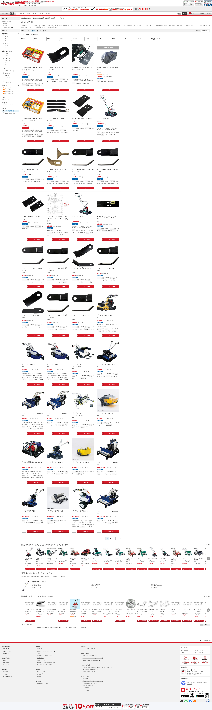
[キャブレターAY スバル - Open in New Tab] (187, 604)
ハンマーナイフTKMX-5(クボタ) (82, 316)
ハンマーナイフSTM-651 (106, 268)
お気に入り (208, 13)
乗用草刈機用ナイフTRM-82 (82, 118)
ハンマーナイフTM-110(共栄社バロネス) (83, 171)
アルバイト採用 (41, 671)
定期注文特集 (6, 662)
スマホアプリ (6, 674)
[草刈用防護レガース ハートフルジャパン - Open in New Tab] (97, 604)
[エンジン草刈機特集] (26, 590)
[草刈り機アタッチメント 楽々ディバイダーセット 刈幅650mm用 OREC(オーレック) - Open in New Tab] (52, 552)
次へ (121, 538)
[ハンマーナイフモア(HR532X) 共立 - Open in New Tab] (176, 552)
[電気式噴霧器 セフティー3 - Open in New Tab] (75, 604)
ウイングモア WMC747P (56, 462)
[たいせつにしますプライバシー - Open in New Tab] (207, 702)
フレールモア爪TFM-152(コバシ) (82, 269)
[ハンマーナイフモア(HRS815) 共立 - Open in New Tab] (198, 552)
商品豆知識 (5, 671)
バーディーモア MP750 (105, 413)
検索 (184, 13)
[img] (7, 3)
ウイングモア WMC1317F (106, 364)
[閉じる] (66, 29)
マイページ (18, 5)
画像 (34, 30)
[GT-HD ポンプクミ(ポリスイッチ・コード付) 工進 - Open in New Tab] (120, 604)
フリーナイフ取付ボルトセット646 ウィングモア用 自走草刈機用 (58, 219)
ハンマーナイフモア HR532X (32, 413)
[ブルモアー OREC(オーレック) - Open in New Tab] (63, 552)
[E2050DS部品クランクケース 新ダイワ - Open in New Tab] (153, 604)
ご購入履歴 (33, 5)
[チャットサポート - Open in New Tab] (191, 3)
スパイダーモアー (103, 119)
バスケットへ (37, 90)
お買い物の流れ (184, 650)
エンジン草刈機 (35, 584)
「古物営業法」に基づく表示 (90, 683)
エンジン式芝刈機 (20, 13)
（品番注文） (12, 13)
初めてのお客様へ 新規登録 (34, 3)
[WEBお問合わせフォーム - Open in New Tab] (186, 3)
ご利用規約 (85, 678)
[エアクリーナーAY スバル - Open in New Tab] (176, 604)
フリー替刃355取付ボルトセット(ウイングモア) (33, 69)
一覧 (40, 30)
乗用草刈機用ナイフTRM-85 (32, 217)
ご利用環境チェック (87, 687)
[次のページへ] (208, 558)
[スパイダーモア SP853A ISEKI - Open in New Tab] (30, 552)
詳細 (179, 13)
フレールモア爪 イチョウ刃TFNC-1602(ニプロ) (56, 171)
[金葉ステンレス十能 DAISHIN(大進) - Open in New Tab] (30, 604)
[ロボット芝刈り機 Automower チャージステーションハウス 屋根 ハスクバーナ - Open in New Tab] (41, 604)
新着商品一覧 (6, 653)
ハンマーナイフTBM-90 (30, 315)
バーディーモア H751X (55, 511)
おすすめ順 (204, 30)
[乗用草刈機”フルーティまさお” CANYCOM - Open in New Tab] (86, 552)
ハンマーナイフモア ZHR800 (107, 462)
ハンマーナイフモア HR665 (57, 413)
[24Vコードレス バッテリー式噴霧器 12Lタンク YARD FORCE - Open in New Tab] (198, 604)
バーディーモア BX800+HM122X (78, 414)
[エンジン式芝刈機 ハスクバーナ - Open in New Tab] (52, 604)
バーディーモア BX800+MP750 (77, 365)
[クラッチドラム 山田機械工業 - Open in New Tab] (63, 604)
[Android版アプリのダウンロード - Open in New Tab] (202, 696)
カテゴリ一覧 (6, 648)
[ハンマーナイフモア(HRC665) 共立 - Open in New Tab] (75, 552)
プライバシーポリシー (88, 685)
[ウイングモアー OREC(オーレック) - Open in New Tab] (108, 552)
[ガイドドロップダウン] (199, 4)
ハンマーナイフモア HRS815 (107, 511)
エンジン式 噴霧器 (36, 585)
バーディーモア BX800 (80, 511)
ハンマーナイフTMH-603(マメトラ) (107, 171)
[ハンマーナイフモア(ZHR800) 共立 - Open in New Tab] (41, 552)
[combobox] (101, 13)
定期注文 (26, 5)
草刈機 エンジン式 (36, 587)
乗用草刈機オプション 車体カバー (107, 69)
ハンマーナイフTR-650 (30, 169)
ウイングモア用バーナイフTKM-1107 (106, 218)
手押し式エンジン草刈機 (156, 585)
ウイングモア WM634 (29, 511)
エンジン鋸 (94, 587)
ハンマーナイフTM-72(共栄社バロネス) (57, 316)
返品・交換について (200, 652)
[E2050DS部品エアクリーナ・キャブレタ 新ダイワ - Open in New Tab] (142, 604)
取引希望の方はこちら (42, 683)
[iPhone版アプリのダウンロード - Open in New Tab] (187, 696)
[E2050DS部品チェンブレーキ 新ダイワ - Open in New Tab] (165, 604)
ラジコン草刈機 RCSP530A (32, 462)
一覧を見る (50, 596)
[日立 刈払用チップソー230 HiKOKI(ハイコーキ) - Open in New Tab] (131, 604)
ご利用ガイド (186, 647)
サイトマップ (86, 690)
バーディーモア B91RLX (80, 462)
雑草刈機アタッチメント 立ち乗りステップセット (82, 69)
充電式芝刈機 (154, 584)
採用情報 (38, 669)
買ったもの (201, 13)
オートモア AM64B (29, 364)
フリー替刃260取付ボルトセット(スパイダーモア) (33, 120)
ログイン (20, 3)
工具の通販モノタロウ (26, 18)
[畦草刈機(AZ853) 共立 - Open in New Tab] (153, 552)
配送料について (184, 652)
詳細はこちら (84, 627)
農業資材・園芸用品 (38, 18)
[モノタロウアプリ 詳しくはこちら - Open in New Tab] (195, 690)
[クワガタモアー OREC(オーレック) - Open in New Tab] (165, 552)
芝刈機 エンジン (95, 585)
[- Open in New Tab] (185, 660)
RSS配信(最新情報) (7, 676)
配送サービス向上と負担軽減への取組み (46, 662)
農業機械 (47, 18)
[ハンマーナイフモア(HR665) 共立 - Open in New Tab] (131, 552)
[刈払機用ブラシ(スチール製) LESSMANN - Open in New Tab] (86, 604)
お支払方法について (200, 650)
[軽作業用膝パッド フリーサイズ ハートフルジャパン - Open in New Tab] (108, 604)
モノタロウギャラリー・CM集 (44, 664)
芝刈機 (52, 18)
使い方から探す (7, 664)
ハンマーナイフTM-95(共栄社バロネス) (57, 269)
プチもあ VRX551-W (104, 315)
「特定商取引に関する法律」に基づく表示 (93, 681)
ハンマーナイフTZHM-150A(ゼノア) (33, 269)
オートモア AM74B (54, 364)
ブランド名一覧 (7, 651)
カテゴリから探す (4, 13)
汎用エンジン (154, 587)
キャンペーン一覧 (7, 660)
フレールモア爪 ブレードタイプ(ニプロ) (57, 69)
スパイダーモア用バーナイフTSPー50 (57, 120)
